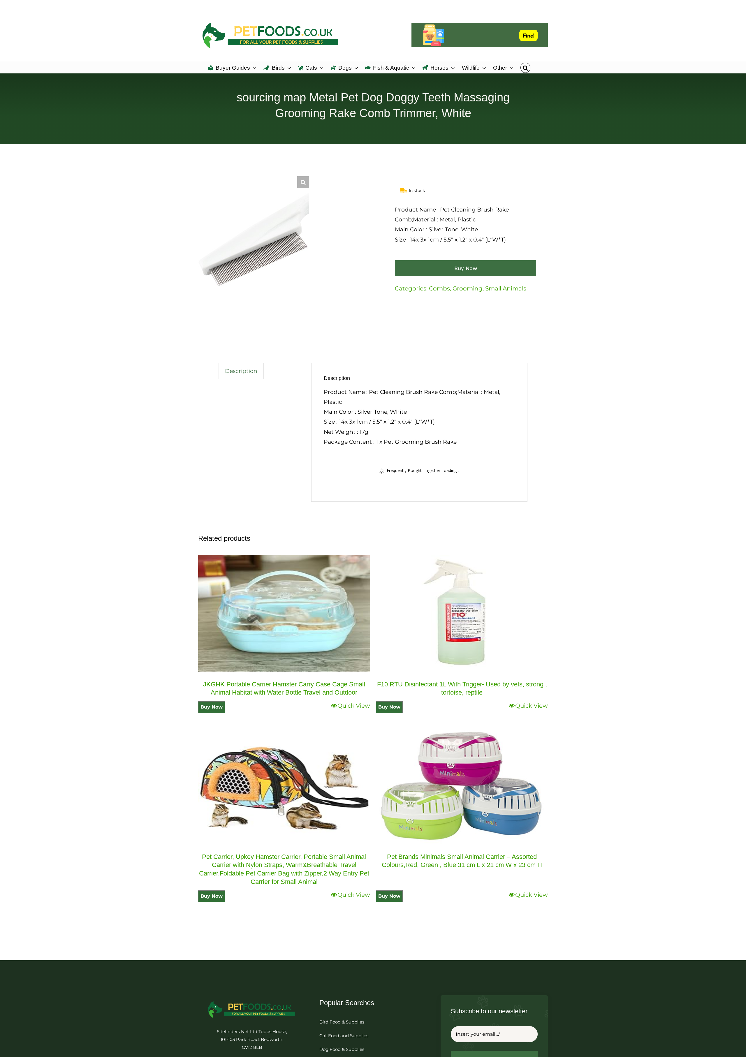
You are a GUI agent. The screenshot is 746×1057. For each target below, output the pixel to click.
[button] (525, 67)
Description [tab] (241, 371)
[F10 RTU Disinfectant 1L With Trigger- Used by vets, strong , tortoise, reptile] (462, 613)
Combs (439, 288)
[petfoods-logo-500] (251, 1001)
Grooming (468, 288)
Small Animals (505, 288)
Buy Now (465, 268)
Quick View (353, 705)
